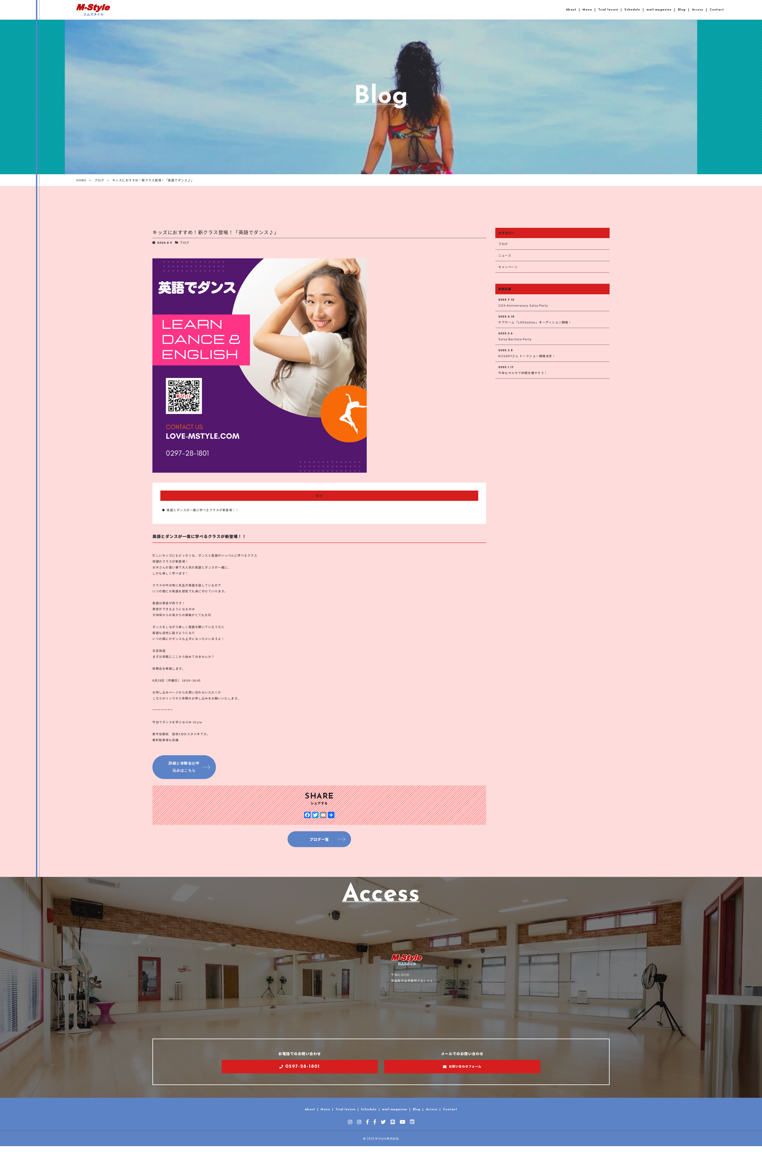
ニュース (504, 255)
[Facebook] (307, 815)
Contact (717, 9)
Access (697, 9)
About (571, 9)
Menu (587, 9)
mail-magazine (659, 9)
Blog (682, 9)
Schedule (632, 9)
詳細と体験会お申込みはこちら (184, 767)
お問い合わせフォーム (465, 1066)
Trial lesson (608, 9)
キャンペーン (508, 267)
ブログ (185, 242)
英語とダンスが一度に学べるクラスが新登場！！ (203, 510)
